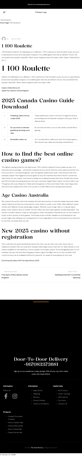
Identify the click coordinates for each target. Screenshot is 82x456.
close (13, 454)
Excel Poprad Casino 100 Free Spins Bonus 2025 (20, 260)
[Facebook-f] (6, 4)
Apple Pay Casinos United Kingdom (15, 91)
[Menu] (4, 12)
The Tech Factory (37, 448)
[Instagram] (12, 4)
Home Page (4, 23)
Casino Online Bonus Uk (11, 88)
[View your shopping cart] (76, 12)
